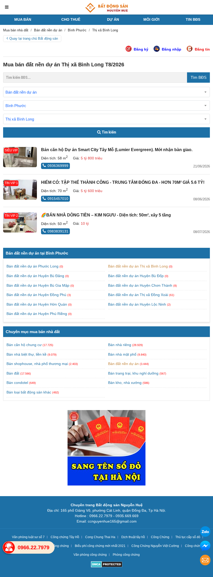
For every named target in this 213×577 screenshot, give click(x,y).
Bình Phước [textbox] (15, 105)
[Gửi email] (205, 561)
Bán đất (12, 373)
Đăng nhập (171, 49)
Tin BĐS (193, 19)
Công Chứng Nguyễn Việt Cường (155, 546)
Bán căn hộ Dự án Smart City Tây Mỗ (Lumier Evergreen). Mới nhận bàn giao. (116, 149)
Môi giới (151, 19)
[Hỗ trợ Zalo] (205, 532)
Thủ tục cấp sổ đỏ (187, 537)
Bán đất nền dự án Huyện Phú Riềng (37, 314)
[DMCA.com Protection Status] (106, 565)
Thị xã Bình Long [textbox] (19, 119)
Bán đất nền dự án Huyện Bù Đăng (35, 276)
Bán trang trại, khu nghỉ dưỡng (133, 373)
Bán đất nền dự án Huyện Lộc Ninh (137, 304)
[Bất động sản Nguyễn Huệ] (106, 8)
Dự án (113, 19)
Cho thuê (70, 19)
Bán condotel (17, 383)
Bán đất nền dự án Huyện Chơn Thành (140, 285)
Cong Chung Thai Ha (100, 537)
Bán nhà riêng (119, 345)
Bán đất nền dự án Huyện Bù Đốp (136, 276)
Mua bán (22, 19)
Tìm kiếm (108, 132)
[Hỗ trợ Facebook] (205, 546)
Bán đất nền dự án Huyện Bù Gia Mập (38, 285)
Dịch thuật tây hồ (133, 537)
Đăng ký (141, 49)
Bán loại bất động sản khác (28, 392)
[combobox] (106, 92)
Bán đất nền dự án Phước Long (32, 266)
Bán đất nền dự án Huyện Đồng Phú (36, 295)
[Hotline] (9, 547)
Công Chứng (160, 537)
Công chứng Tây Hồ (65, 537)
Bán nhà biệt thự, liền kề (26, 354)
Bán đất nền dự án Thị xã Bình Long (138, 266)
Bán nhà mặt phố (122, 354)
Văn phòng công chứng (90, 555)
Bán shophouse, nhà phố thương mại (37, 364)
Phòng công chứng (126, 555)
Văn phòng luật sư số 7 (28, 537)
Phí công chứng (57, 546)
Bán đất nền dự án (123, 364)
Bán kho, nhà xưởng (125, 383)
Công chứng (194, 546)
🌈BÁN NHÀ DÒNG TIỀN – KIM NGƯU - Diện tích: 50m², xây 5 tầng (106, 215)
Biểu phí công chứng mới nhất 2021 (100, 546)
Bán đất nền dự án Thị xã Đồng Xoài (138, 295)
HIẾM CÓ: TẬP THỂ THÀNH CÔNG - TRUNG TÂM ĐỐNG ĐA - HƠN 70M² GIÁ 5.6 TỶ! (122, 182)
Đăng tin (202, 49)
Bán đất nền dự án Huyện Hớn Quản (37, 304)
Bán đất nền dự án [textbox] (21, 92)
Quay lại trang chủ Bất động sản (33, 38)
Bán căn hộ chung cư (24, 345)
